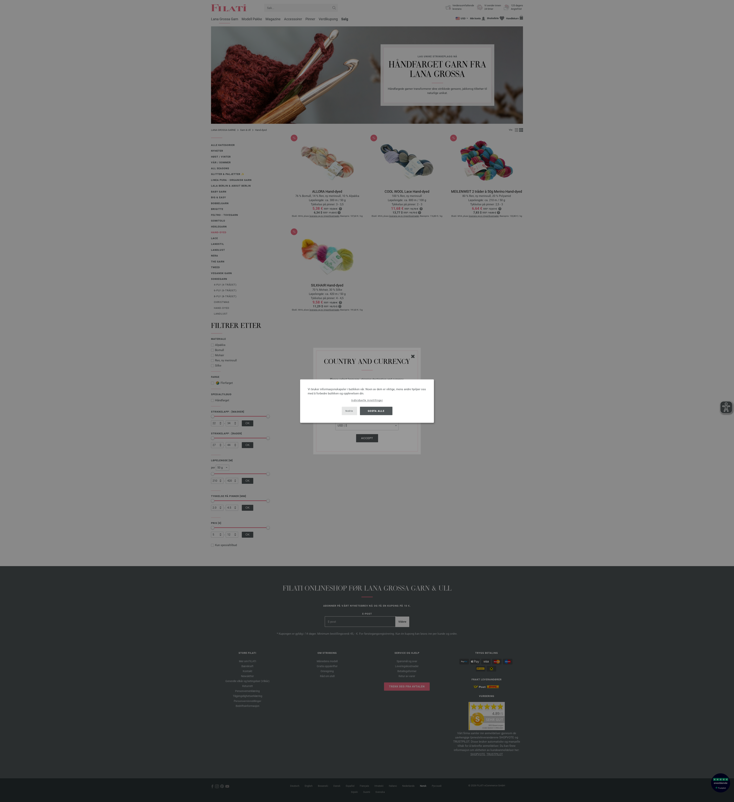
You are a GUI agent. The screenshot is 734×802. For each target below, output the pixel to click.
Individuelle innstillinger (367, 400)
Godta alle (376, 410)
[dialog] (367, 401)
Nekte (349, 410)
